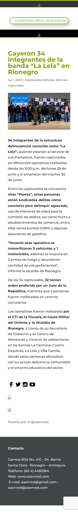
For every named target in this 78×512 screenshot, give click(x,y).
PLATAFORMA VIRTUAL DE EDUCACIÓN (40, 20)
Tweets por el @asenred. (28, 422)
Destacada (33, 80)
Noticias (48, 80)
